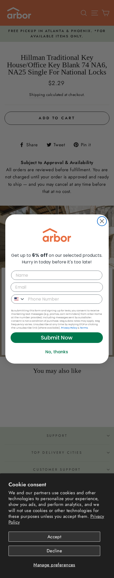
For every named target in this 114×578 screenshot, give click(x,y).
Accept (54, 536)
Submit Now (57, 337)
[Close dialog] (102, 221)
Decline (54, 551)
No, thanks (56, 352)
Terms (84, 327)
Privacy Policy (69, 327)
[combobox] (18, 299)
